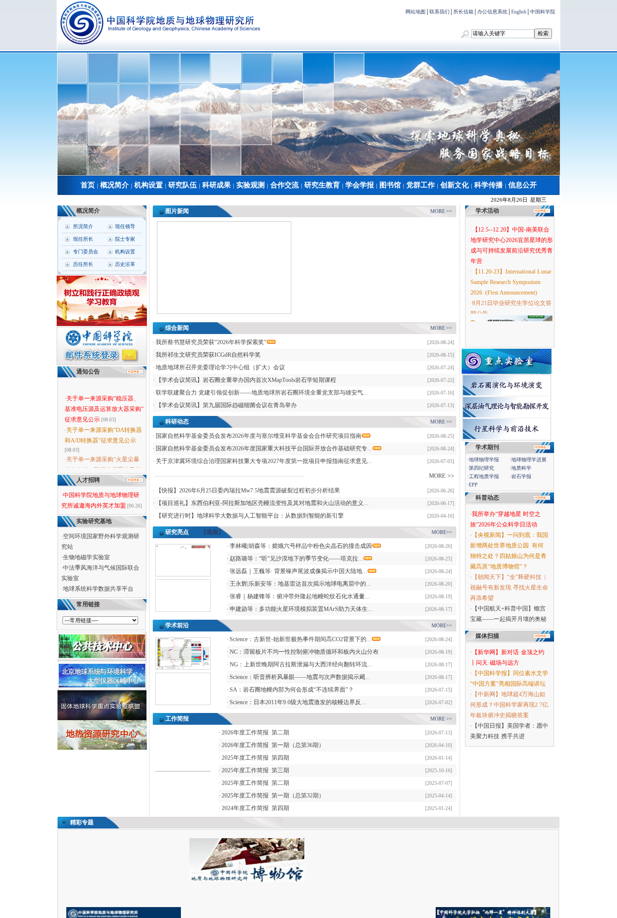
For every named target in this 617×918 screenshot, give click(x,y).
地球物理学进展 (528, 460)
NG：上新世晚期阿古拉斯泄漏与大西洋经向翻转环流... (301, 664)
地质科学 (521, 468)
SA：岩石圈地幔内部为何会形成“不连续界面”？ (292, 690)
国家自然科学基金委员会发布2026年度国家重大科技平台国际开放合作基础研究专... (264, 448)
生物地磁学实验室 (86, 557)
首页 (88, 185)
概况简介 (114, 185)
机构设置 (148, 185)
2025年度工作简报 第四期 (255, 758)
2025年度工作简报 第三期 (255, 770)
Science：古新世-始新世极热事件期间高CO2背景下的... (300, 639)
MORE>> (441, 532)
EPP (473, 485)
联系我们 (439, 12)
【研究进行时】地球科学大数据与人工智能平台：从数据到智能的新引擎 (250, 516)
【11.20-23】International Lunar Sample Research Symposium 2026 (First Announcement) (511, 277)
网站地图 (415, 12)
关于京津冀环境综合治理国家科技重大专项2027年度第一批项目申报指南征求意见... (264, 461)
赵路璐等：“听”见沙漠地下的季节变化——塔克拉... (296, 558)
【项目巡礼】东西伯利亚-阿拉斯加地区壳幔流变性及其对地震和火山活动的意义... (262, 503)
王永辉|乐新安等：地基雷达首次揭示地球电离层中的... (300, 584)
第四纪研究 (481, 468)
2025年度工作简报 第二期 (255, 783)
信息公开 (522, 185)
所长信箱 (463, 12)
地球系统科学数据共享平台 (98, 589)
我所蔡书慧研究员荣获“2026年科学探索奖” (211, 342)
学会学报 (359, 185)
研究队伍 (182, 185)
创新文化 (454, 185)
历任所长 (83, 264)
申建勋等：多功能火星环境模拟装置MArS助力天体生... (301, 609)
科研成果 (216, 185)
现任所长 (83, 239)
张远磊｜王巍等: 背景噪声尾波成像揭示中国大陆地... (298, 571)
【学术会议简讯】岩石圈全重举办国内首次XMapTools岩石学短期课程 (246, 380)
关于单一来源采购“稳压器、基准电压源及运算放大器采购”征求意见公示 (104, 402)
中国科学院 (542, 12)
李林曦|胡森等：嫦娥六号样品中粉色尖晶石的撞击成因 (301, 546)
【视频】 (212, 532)
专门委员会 (85, 252)
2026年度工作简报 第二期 (255, 732)
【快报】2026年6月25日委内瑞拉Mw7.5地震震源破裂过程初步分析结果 (248, 490)
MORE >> (441, 211)
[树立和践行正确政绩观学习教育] (102, 324)
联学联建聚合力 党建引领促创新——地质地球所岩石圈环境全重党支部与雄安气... (262, 392)
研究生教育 (322, 185)
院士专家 (125, 239)
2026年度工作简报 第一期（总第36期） (273, 745)
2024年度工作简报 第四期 (255, 808)
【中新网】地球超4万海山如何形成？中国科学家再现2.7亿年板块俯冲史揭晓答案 (509, 704)
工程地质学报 (484, 476)
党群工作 (420, 185)
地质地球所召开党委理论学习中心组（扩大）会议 (220, 367)
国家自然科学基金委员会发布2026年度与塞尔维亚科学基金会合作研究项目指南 (258, 436)
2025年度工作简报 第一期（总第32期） (273, 795)
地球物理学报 (484, 460)
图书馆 (390, 185)
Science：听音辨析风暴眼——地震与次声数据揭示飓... (300, 677)
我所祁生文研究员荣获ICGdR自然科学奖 (208, 355)
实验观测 (250, 185)
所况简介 (83, 226)
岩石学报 (521, 476)
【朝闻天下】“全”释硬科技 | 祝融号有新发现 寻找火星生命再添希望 (509, 587)
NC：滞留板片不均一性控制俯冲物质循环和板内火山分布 (304, 652)
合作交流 (284, 185)
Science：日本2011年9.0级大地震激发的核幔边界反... (298, 702)
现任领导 (125, 226)
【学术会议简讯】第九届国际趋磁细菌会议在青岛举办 (226, 405)
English (518, 12)
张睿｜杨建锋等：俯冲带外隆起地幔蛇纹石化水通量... (300, 596)
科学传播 (488, 185)
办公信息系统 (492, 12)
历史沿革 (125, 264)
